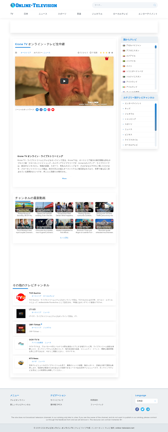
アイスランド (131, 82)
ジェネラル (97, 14)
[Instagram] (48, 109)
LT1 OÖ (32, 310)
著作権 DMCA (56, 405)
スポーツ (62, 14)
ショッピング (130, 119)
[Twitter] (45, 109)
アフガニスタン (132, 50)
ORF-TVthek (34, 325)
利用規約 (94, 400)
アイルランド (131, 87)
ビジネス (128, 135)
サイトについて (56, 400)
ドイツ (129, 66)
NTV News (33, 359)
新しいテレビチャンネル (20, 405)
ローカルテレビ (120, 14)
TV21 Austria (35, 293)
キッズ (127, 109)
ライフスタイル (131, 140)
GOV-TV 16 (34, 340)
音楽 (79, 14)
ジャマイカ (131, 61)
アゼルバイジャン (133, 45)
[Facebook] (41, 109)
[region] (139, 67)
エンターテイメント (148, 14)
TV (11, 14)
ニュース (43, 14)
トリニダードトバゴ (134, 71)
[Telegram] (148, 409)
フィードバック (97, 405)
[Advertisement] (84, 26)
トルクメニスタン (133, 77)
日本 (26, 14)
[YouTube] (52, 109)
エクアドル (131, 56)
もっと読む (64, 238)
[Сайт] (37, 109)
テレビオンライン (17, 400)
